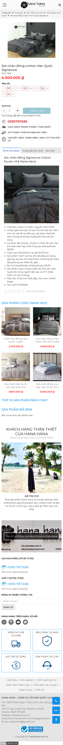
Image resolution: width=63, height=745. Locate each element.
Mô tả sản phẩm (11, 150)
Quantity (6, 106)
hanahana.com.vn (38, 736)
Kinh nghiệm (27, 680)
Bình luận (50, 150)
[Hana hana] (32, 5)
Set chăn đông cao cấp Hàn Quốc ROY (47, 386)
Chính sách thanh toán (18, 685)
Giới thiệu (12, 680)
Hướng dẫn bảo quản (32, 150)
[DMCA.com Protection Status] (9, 743)
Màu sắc (6, 83)
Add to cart (36, 110)
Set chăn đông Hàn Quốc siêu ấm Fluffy (47, 340)
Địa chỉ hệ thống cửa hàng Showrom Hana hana (31, 536)
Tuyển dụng (25, 689)
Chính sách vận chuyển (45, 685)
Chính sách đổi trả (46, 680)
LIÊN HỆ (39, 689)
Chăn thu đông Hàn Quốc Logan (15, 340)
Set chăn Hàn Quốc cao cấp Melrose (15, 386)
